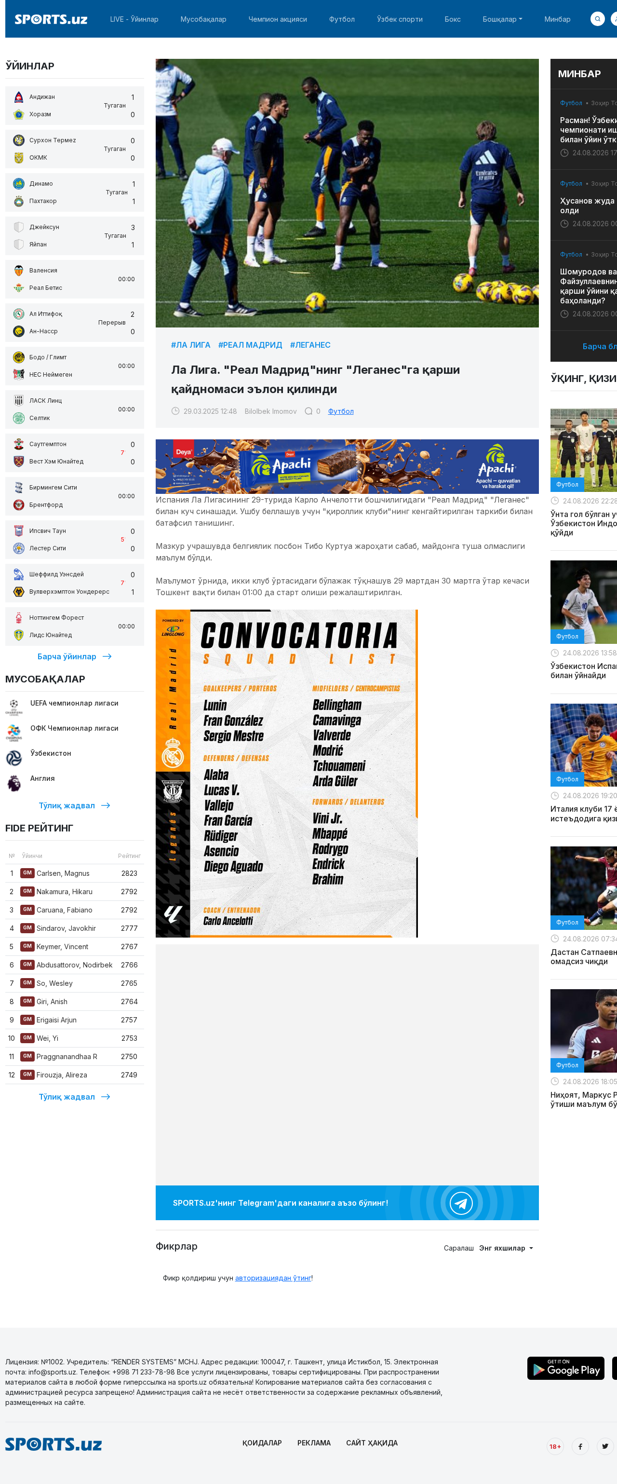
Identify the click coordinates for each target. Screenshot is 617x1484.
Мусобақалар (204, 19)
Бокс (453, 19)
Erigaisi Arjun (50, 1020)
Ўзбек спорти (400, 19)
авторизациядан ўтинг (273, 1278)
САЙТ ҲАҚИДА (372, 1443)
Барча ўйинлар (67, 656)
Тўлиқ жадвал (67, 805)
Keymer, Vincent (55, 946)
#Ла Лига (191, 345)
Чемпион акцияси (278, 19)
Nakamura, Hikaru (58, 891)
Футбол (342, 19)
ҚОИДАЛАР (262, 1443)
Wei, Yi (40, 1038)
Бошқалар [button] (500, 19)
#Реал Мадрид (250, 345)
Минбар (558, 19)
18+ (555, 1446)
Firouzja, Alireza (55, 1075)
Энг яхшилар (503, 1248)
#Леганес (310, 345)
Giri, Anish (45, 1001)
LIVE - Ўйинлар (134, 19)
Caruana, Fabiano (58, 910)
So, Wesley (48, 983)
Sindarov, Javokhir (59, 928)
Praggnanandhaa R (60, 1056)
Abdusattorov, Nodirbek (68, 965)
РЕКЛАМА (314, 1443)
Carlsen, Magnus (56, 873)
